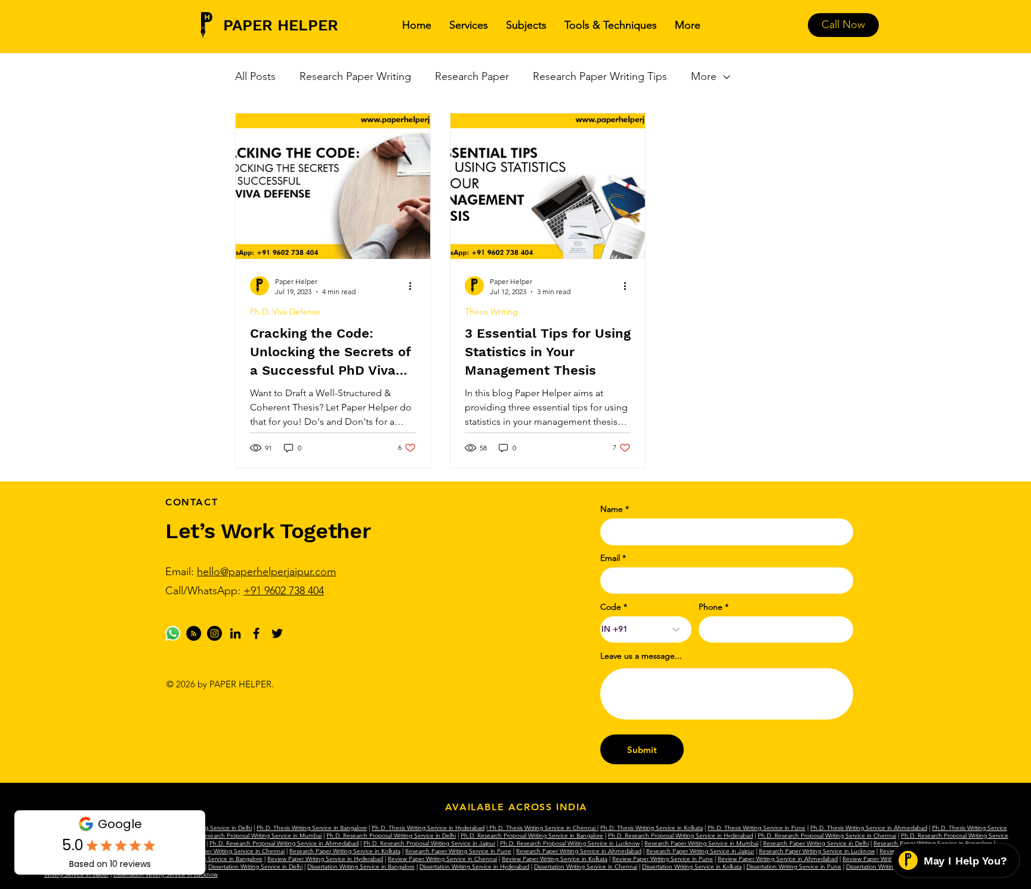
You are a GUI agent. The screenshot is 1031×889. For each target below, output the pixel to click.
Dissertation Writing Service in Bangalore (361, 867)
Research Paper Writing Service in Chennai (227, 851)
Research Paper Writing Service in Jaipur (700, 851)
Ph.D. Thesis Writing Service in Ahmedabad (868, 828)
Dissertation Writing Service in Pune (793, 867)
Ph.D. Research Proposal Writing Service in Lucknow (570, 843)
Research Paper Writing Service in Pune (458, 851)
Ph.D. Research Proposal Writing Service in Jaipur (429, 843)
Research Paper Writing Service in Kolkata (344, 851)
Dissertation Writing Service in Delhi (255, 867)
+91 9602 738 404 (283, 590)
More (704, 76)
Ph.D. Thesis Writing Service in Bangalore (312, 828)
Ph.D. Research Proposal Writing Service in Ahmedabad (284, 843)
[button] (468, 25)
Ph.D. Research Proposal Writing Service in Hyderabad (680, 835)
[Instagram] (214, 633)
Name (611, 509)
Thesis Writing (491, 312)
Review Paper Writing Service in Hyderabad (325, 859)
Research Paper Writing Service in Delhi (816, 843)
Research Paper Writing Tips (600, 76)
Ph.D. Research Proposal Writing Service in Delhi (391, 835)
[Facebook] (256, 633)
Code (610, 607)
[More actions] (414, 286)
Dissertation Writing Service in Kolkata (692, 867)
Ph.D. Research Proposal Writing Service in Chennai (827, 835)
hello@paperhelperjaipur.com (266, 571)
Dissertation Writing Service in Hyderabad (474, 867)
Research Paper (472, 76)
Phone (711, 607)
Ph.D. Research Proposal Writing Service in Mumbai (253, 835)
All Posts (255, 76)
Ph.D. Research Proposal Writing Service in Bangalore (532, 835)
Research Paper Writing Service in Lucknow (817, 851)
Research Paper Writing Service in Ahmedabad (578, 851)
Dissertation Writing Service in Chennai (585, 867)
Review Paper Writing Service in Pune (662, 859)
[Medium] (193, 633)
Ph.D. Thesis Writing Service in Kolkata (651, 828)
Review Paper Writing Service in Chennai (442, 859)
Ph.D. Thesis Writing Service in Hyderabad (428, 828)
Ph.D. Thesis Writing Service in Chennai (542, 828)
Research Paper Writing (355, 76)
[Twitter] (277, 633)
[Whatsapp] (172, 633)
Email (610, 558)
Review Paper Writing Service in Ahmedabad (778, 859)
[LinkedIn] (235, 633)
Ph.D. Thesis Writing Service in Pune (756, 828)
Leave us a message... (641, 656)
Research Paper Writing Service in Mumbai (701, 843)
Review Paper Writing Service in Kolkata (554, 859)
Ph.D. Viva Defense (285, 312)
